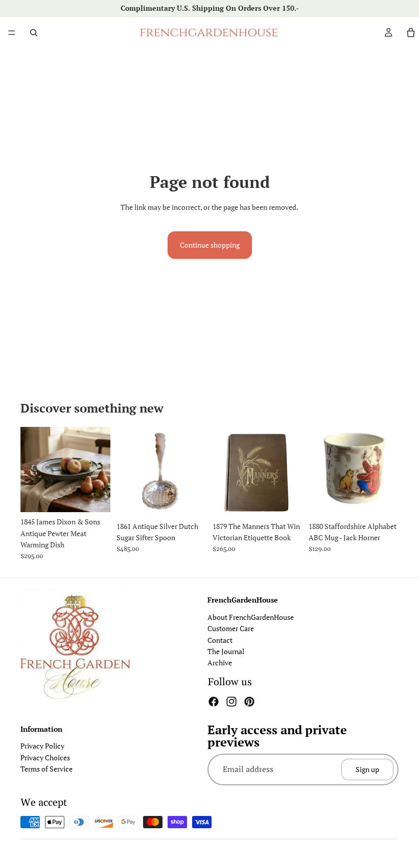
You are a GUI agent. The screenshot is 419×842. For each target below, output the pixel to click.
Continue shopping (210, 245)
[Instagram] (231, 701)
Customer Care (230, 628)
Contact (219, 639)
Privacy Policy (42, 746)
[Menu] (12, 32)
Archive (219, 662)
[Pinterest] (249, 701)
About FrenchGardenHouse (250, 616)
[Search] (33, 32)
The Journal (225, 651)
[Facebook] (213, 701)
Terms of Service (46, 769)
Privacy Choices (45, 757)
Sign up (367, 769)
